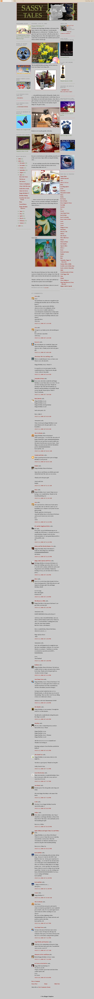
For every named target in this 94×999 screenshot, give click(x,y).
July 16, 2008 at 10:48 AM (43, 897)
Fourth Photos (23, 204)
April (21, 216)
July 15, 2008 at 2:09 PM (43, 660)
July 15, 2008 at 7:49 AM (43, 394)
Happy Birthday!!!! (24, 193)
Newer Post (34, 984)
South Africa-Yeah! (24, 188)
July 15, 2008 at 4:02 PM (43, 719)
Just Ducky (37, 785)
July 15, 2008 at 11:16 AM (43, 498)
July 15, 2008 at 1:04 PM (43, 574)
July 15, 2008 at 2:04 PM (43, 638)
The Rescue (22, 179)
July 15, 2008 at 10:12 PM (43, 848)
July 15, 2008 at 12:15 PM (43, 522)
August (21, 172)
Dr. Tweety (63, 199)
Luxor (62, 225)
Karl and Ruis (38, 852)
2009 (19, 158)
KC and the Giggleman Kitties (42, 526)
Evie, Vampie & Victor (66, 203)
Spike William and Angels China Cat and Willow (47, 830)
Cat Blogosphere (64, 186)
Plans (20, 202)
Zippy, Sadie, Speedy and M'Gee (43, 560)
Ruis (61, 258)
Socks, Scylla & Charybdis (67, 268)
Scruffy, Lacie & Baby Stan (67, 266)
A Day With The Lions (25, 186)
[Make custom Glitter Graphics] (64, 89)
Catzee (36, 893)
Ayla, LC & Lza (64, 182)
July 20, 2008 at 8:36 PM (43, 977)
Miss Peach (63, 235)
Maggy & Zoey (64, 227)
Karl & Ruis (63, 215)
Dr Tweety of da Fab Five (41, 963)
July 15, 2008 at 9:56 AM (43, 429)
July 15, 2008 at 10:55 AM (43, 461)
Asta (36, 296)
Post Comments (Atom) (44, 987)
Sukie (61, 270)
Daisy (36, 489)
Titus (61, 276)
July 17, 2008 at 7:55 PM (43, 959)
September (22, 170)
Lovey (62, 223)
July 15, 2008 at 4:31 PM (43, 750)
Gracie (62, 211)
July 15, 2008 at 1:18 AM (43, 323)
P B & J (62, 248)
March (21, 218)
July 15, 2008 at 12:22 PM (43, 542)
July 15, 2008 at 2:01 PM (43, 607)
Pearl (61, 250)
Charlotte (62, 190)
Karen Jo (37, 342)
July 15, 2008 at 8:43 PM (43, 808)
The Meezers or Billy (40, 601)
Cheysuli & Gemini (65, 192)
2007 (19, 226)
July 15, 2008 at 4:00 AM (43, 352)
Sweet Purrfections (39, 772)
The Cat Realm (38, 433)
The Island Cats (39, 754)
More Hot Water (23, 176)
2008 (19, 161)
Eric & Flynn (63, 201)
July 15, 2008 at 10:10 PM (43, 826)
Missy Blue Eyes (64, 237)
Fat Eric (62, 207)
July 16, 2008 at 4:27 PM (43, 923)
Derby (62, 197)
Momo (62, 239)
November (22, 165)
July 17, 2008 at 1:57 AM (43, 950)
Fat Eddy (62, 205)
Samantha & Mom (39, 378)
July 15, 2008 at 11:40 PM (43, 888)
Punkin (36, 466)
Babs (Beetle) (38, 398)
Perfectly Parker (64, 252)
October (22, 167)
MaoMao (37, 723)
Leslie (36, 801)
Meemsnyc (63, 229)
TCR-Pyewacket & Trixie (66, 272)
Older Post (57, 984)
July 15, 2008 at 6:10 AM (43, 374)
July (21, 175)
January (22, 223)
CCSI (61, 188)
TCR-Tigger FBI (64, 274)
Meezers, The (63, 231)
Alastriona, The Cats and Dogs (42, 356)
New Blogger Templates (48, 996)
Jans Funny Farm (39, 679)
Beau (61, 184)
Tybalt (62, 278)
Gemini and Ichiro (39, 455)
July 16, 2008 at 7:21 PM (43, 938)
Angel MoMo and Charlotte (42, 942)
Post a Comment (36, 981)
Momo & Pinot (64, 241)
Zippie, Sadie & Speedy (66, 286)
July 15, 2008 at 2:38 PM (43, 702)
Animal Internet (64, 178)
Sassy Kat (71, 25)
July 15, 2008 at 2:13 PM (43, 675)
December (22, 163)
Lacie (61, 221)
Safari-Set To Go (23, 191)
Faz (61, 209)
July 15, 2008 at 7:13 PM (43, 768)
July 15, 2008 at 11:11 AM (43, 485)
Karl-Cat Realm (64, 217)
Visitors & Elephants (24, 184)
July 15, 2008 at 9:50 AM (43, 416)
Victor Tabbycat (64, 280)
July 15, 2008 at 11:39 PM (43, 878)
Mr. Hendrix (38, 707)
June (21, 211)
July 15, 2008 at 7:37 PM (43, 781)
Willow (36, 812)
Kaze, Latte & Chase (65, 219)
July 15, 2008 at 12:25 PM (43, 556)
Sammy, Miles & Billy (65, 264)
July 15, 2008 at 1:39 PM (43, 596)
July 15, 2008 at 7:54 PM (43, 797)
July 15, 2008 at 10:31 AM (43, 451)
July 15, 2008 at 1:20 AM (43, 338)
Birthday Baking (23, 195)
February (22, 220)
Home (45, 984)
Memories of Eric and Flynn (42, 954)
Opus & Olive (63, 246)
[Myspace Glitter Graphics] (19, 98)
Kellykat (37, 665)
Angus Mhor (63, 176)
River (36, 579)
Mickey (62, 233)
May (21, 213)
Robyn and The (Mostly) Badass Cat (44, 546)
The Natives (22, 181)
